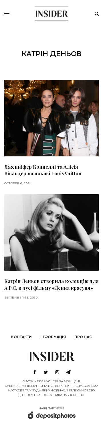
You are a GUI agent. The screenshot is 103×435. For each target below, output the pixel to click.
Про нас (83, 337)
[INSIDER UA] (51, 13)
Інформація (53, 337)
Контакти (21, 337)
